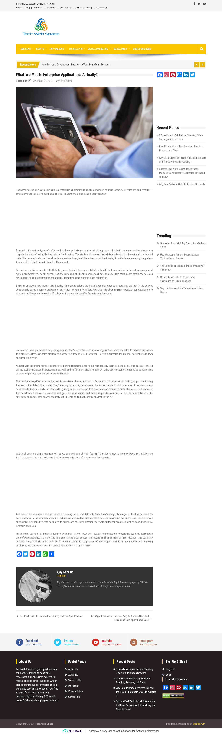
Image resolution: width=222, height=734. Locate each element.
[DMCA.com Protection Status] (173, 697)
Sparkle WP (199, 723)
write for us (25, 692)
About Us (38, 7)
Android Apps (24, 182)
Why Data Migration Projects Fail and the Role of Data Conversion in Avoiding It (136, 691)
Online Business (142, 49)
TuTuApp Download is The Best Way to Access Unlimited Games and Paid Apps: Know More (120, 618)
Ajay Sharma (65, 80)
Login (168, 674)
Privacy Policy (75, 691)
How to (40, 49)
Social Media (120, 49)
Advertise (51, 7)
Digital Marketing (98, 49)
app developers (142, 289)
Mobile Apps (75, 49)
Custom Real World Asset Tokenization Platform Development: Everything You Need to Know (182, 172)
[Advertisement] (141, 27)
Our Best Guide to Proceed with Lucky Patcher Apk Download (51, 616)
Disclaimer (73, 685)
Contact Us (101, 7)
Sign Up (88, 7)
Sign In (78, 7)
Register (170, 669)
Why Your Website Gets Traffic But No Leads (182, 184)
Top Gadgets (57, 49)
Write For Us (66, 7)
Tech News (25, 49)
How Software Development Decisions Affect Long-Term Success (75, 63)
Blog (28, 7)
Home (19, 7)
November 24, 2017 (43, 80)
